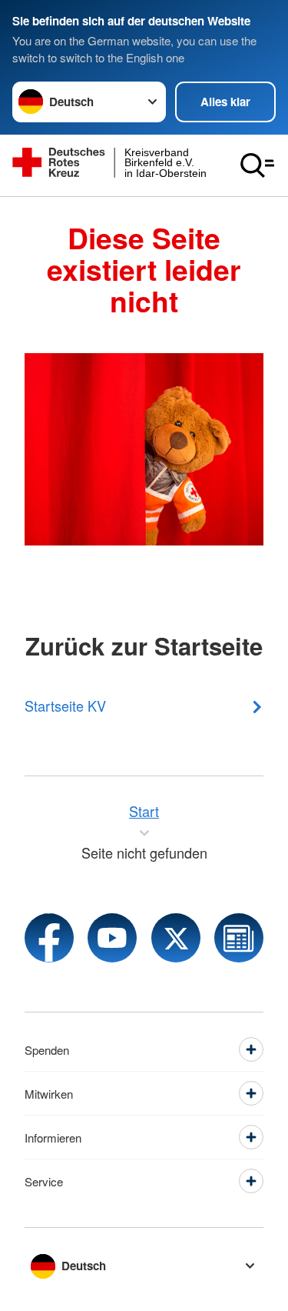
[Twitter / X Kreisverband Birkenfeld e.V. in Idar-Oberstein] (175, 937)
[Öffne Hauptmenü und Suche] (257, 165)
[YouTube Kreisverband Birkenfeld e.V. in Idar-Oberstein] (112, 937)
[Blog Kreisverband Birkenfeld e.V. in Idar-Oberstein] (238, 937)
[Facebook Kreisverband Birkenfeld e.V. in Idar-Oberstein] (49, 937)
